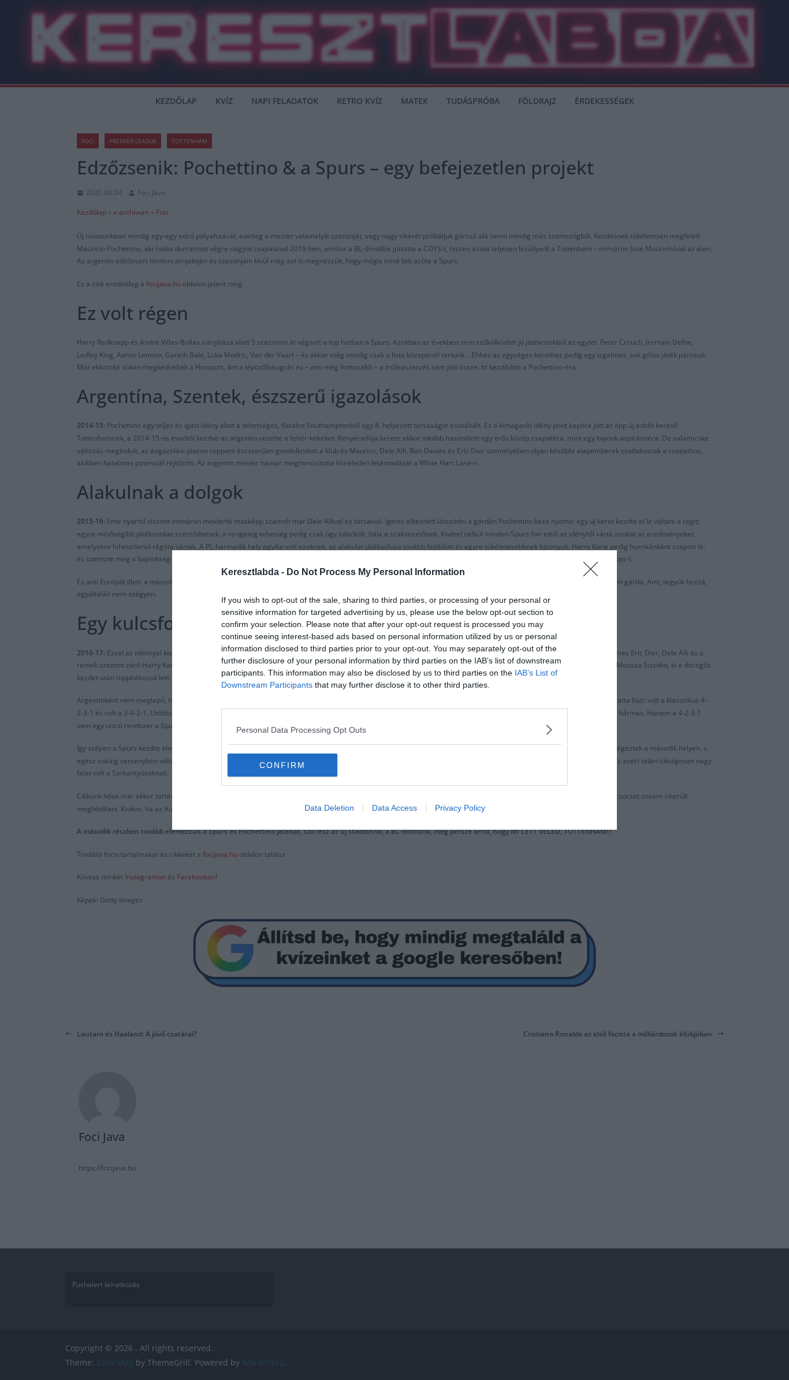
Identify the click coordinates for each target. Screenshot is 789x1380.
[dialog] (394, 690)
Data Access (394, 807)
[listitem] (394, 729)
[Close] (594, 573)
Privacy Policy (460, 807)
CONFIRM (282, 765)
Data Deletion (329, 807)
